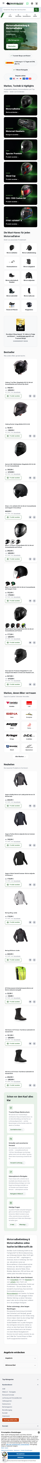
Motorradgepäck (12, 1293)
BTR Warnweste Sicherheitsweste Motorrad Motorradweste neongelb (19, 989)
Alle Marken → (20, 756)
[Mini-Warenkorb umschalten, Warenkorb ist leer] (36, 3)
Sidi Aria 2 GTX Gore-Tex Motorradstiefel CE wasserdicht (19, 1072)
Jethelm (13, 1282)
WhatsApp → (23, 1224)
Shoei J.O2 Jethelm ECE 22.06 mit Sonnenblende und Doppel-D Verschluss (20, 507)
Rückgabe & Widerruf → (17, 1194)
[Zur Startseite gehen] (15, 3)
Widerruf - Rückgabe (9, 1392)
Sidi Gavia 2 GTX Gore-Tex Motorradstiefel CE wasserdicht (20, 1030)
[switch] (4, 1460)
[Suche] (36, 10)
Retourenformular (8, 1395)
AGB (3, 1389)
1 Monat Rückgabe (20, 70)
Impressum (6, 1416)
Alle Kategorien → (14, 40)
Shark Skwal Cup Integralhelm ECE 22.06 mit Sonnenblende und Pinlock (19, 630)
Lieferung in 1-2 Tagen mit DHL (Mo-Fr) (25, 63)
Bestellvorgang (7, 1410)
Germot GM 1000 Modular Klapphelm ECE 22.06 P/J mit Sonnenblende (20, 465)
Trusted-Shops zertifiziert (20, 56)
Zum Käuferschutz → (16, 1129)
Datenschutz (6, 1404)
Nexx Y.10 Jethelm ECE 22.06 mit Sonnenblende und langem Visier (20, 588)
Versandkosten (17, 392)
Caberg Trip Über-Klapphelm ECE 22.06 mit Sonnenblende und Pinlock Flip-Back (19, 383)
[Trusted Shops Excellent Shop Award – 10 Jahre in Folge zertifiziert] (20, 324)
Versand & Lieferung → (17, 1163)
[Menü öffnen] (3, 3)
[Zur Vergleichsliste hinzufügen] (34, 396)
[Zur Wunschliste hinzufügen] (30, 396)
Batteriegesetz (7, 1407)
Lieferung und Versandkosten (12, 1398)
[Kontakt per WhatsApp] (27, 3)
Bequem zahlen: (20, 76)
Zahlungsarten (7, 1401)
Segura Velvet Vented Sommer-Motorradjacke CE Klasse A (20, 874)
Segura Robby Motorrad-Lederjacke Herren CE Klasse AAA (20, 795)
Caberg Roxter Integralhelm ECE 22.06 (17, 424)
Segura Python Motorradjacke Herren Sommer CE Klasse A (20, 835)
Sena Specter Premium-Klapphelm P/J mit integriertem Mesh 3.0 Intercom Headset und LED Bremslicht (19, 671)
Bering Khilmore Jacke (12, 950)
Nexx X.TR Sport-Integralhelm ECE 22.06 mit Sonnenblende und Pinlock (19, 546)
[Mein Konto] (32, 3)
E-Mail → (13, 1224)
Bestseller (12, 46)
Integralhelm (14, 1280)
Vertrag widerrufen (10, 1420)
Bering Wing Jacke (11, 913)
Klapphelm (28, 1280)
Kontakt (5, 1413)
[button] (20, 1384)
